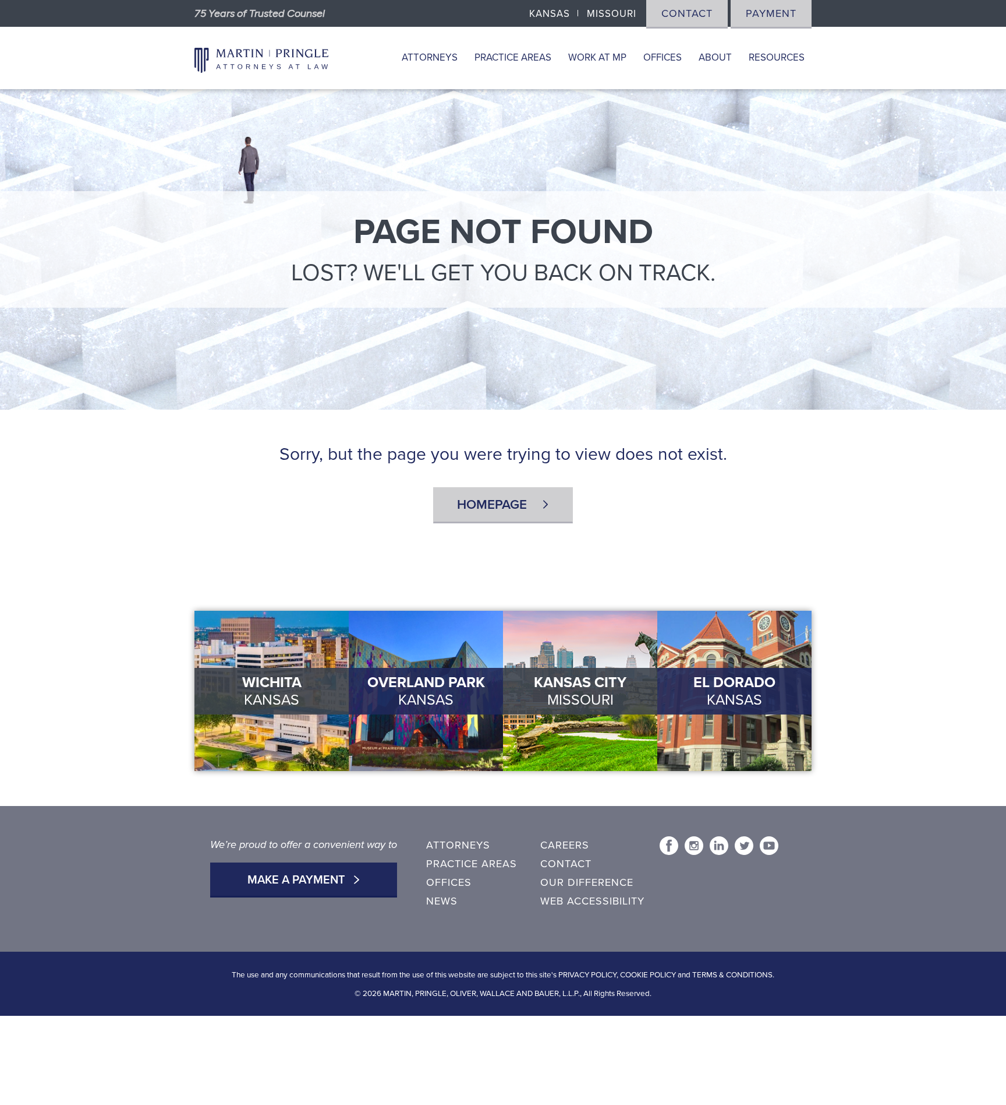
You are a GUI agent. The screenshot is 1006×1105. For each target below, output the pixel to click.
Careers (564, 845)
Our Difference (586, 882)
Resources (777, 58)
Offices (662, 58)
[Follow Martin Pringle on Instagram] (694, 845)
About (715, 58)
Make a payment (297, 880)
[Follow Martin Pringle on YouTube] (769, 845)
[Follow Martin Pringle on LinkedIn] (719, 845)
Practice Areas (512, 58)
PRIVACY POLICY (587, 975)
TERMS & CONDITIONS (732, 975)
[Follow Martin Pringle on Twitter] (744, 845)
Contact (687, 13)
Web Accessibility (592, 901)
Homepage (493, 504)
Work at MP (597, 58)
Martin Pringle (261, 58)
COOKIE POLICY (648, 975)
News (442, 901)
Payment (771, 13)
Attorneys (430, 58)
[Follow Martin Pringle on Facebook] (669, 845)
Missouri (611, 14)
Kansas (549, 14)
